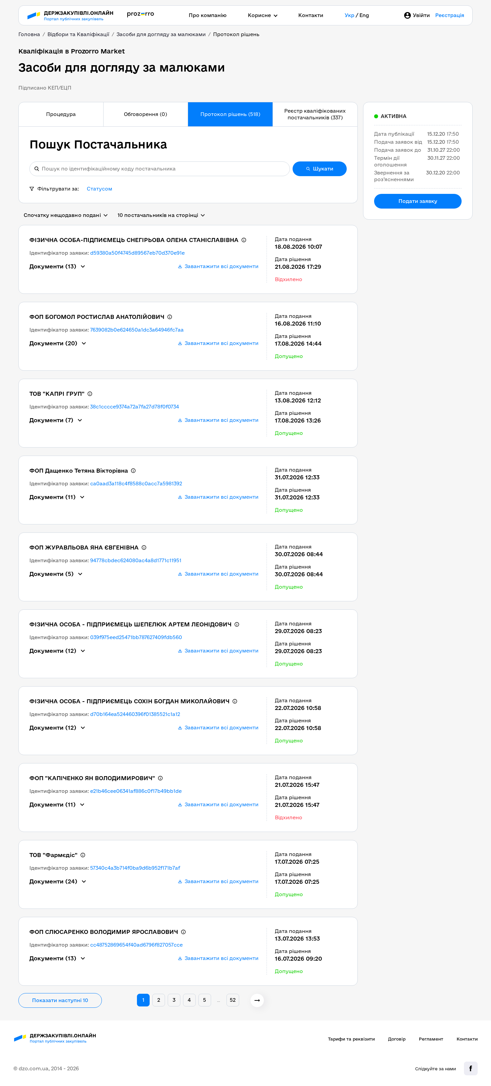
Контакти (310, 15)
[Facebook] (471, 1068)
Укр (349, 15)
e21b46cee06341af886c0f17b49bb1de (136, 791)
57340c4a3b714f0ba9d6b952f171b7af (135, 868)
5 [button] (204, 1000)
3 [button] (174, 1000)
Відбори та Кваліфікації (78, 34)
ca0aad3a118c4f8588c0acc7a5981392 (136, 483)
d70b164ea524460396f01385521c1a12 (135, 714)
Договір (396, 1039)
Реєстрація (449, 15)
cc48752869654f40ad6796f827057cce (136, 945)
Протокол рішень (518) (230, 114)
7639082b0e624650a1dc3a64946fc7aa (137, 330)
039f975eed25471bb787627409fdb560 (136, 637)
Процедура (61, 114)
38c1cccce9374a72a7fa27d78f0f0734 (134, 406)
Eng (364, 15)
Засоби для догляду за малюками (161, 34)
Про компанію (207, 15)
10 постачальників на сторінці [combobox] (158, 215)
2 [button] (158, 1000)
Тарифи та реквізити (351, 1039)
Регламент (431, 1039)
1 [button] (143, 1000)
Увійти (421, 15)
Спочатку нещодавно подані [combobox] (62, 215)
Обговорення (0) (145, 114)
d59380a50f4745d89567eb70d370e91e (137, 253)
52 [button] (232, 1000)
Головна (29, 34)
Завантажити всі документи (222, 266)
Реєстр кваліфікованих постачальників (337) (315, 114)
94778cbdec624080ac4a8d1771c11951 (135, 560)
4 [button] (189, 1000)
